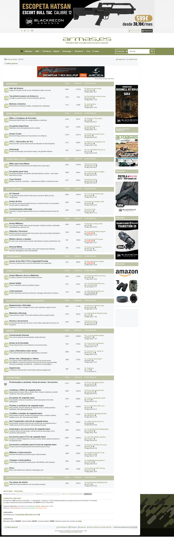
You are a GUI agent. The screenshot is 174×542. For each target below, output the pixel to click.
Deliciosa (90, 143)
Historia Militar (15, 247)
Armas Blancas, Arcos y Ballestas (24, 275)
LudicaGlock (91, 285)
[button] (22, 51)
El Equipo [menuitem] (73, 527)
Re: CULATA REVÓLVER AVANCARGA (96, 429)
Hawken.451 (91, 454)
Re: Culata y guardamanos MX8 (95, 398)
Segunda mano (13, 378)
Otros (11, 468)
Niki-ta (89, 484)
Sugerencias (14, 368)
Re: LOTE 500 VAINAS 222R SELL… (96, 437)
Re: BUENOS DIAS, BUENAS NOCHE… (96, 482)
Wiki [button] (37, 51)
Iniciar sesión (135, 31)
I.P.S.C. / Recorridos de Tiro (21, 142)
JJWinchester (91, 345)
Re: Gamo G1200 (90, 209)
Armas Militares (16, 223)
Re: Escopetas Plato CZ (92, 126)
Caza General (15, 179)
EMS (88, 225)
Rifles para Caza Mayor (19, 164)
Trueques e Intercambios (20, 460)
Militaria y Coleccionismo (20, 452)
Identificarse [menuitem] (133, 59)
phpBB (66, 530)
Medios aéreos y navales (20, 239)
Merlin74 (90, 337)
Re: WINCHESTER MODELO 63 (94, 291)
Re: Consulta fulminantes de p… (95, 283)
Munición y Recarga (17, 313)
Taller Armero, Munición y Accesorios (25, 301)
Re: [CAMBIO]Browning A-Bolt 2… (95, 460)
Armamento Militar (16, 219)
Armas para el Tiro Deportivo (21, 114)
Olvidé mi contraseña (68, 494)
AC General (14, 194)
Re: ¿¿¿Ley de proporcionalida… (95, 335)
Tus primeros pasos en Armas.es (23, 96)
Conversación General (19, 335)
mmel (89, 400)
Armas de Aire (15, 201)
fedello (89, 203)
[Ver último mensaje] (94, 90)
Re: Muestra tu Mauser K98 (93, 224)
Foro (88, 51)
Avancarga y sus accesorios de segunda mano (29, 429)
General (10, 331)
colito (89, 315)
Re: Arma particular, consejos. (94, 261)
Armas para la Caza (16, 159)
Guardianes (24, 508)
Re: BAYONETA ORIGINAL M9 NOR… (96, 414)
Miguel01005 (91, 165)
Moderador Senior (41, 508)
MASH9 (89, 277)
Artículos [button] (28, 51)
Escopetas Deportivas (19, 126)
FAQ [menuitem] (22, 59)
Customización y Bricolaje (20, 209)
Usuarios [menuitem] (83, 527)
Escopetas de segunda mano (22, 398)
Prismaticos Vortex (91, 164)
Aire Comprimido (14, 189)
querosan (90, 470)
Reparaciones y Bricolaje (20, 305)
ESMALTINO (90, 415)
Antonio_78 (90, 353)
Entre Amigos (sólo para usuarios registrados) (30, 478)
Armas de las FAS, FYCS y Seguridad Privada (28, 261)
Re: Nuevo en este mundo (93, 88)
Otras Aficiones (14, 271)
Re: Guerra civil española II (93, 247)
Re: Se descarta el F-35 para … (94, 239)
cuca (88, 151)
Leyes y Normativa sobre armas (23, 351)
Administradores (15, 508)
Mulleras (90, 211)
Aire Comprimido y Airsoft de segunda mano (28, 421)
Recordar (79, 494)
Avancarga (14, 149)
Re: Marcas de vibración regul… (95, 305)
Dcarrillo (89, 195)
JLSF (88, 370)
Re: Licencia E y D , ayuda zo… (94, 351)
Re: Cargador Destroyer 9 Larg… (95, 453)
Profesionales (13, 257)
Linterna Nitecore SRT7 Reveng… (95, 468)
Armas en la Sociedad (18, 343)
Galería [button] (56, 51)
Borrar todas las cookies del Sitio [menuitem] (100, 527)
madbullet (90, 431)
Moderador (32, 508)
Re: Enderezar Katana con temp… (95, 276)
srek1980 (90, 462)
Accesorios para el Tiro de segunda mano (27, 437)
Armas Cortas (15, 134)
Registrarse (148, 31)
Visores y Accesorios (18, 321)
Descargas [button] (67, 51)
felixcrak (89, 446)
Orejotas (37, 506)
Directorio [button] (79, 51)
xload (88, 407)
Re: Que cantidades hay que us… (95, 150)
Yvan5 (51, 506)
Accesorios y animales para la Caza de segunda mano (33, 445)
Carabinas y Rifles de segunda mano (25, 390)
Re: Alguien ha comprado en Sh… (95, 142)
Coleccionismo (15, 291)
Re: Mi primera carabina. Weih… (95, 201)
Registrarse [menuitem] (122, 59)
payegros (90, 98)
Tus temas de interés (18, 482)
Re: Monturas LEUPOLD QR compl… (96, 445)
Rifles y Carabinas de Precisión (22, 118)
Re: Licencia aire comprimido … (95, 343)
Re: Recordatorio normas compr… (95, 96)
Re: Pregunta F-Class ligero (93, 118)
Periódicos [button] (46, 51)
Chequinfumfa (20, 515)
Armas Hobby (15, 283)
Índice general (12, 527)
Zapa (88, 120)
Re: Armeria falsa (90, 104)
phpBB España (78, 532)
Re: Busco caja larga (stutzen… (95, 382)
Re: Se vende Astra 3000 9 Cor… (95, 406)
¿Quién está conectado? (12, 498)
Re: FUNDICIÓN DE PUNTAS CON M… (96, 313)
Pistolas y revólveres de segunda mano (26, 406)
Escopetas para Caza (18, 171)
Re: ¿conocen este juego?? (93, 359)
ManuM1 (90, 249)
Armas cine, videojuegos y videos (24, 359)
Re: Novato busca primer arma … (95, 134)
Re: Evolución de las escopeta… (95, 172)
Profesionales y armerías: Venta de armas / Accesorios (33, 382)
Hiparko (89, 136)
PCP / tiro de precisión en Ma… (94, 194)
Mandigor (90, 90)
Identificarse (7, 491)
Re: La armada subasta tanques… (96, 231)
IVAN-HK (90, 233)
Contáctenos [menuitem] (63, 527)
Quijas (80, 521)
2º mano (95, 51)
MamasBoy (90, 307)
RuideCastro (32, 515)
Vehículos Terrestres (18, 231)
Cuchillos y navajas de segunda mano (25, 413)
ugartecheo (90, 173)
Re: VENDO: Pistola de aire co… (95, 421)
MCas (89, 106)
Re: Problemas (89, 368)
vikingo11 (90, 439)
